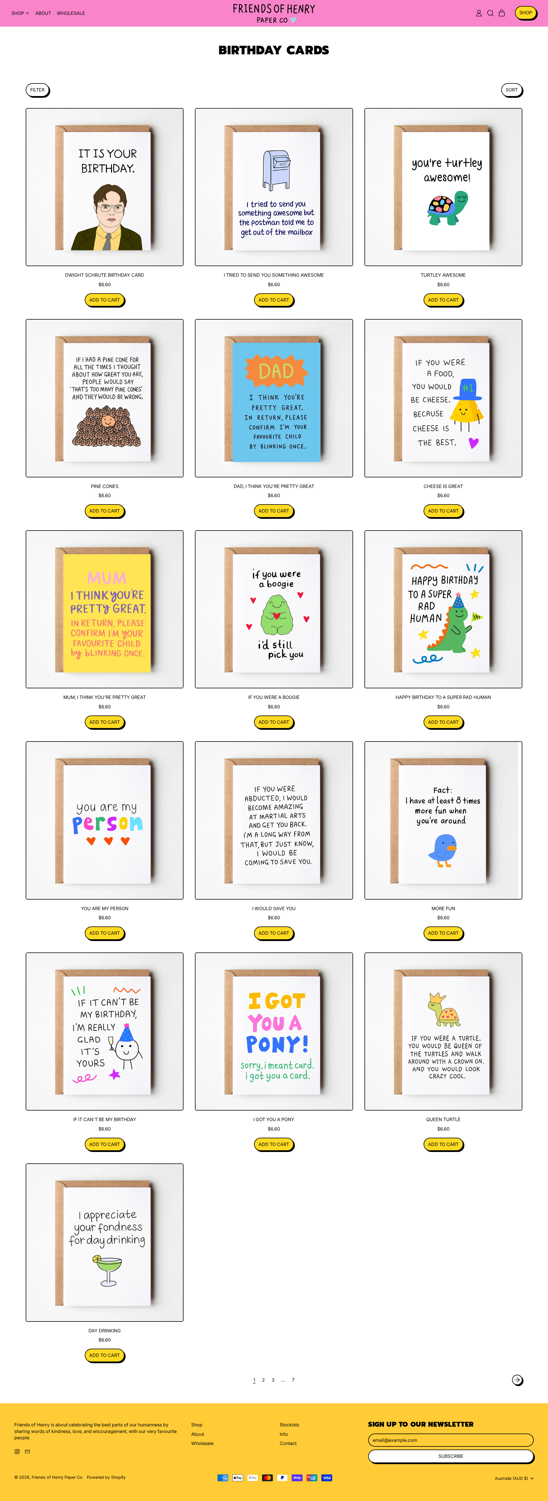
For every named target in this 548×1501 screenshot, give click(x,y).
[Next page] (517, 1380)
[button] (490, 13)
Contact (288, 1443)
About (43, 13)
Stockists (289, 1425)
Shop (196, 1425)
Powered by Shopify (106, 1477)
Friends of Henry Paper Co (57, 1477)
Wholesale (71, 13)
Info (284, 1434)
